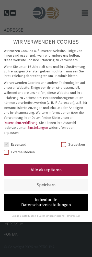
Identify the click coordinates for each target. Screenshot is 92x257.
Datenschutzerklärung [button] (52, 215)
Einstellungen (38, 127)
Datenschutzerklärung (21, 122)
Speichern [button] (46, 185)
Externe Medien (23, 152)
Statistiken (76, 144)
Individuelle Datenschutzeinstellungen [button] (46, 202)
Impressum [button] (73, 215)
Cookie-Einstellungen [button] (24, 215)
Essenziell (18, 144)
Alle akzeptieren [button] (46, 170)
